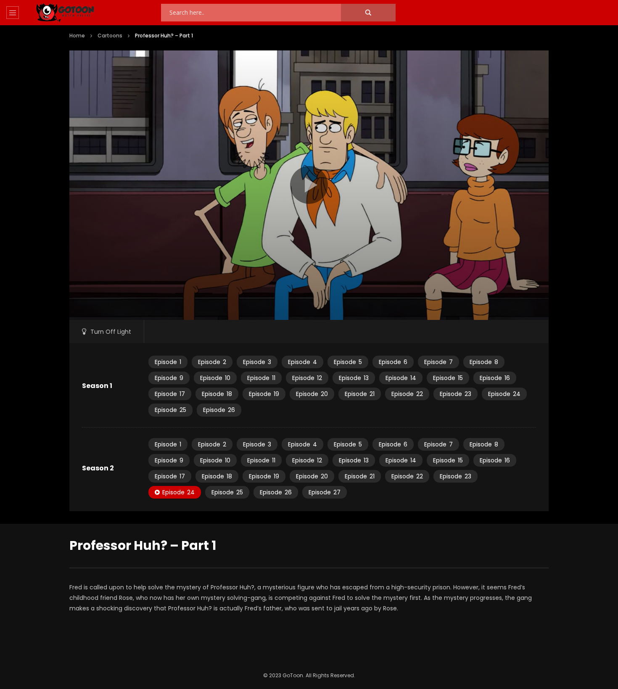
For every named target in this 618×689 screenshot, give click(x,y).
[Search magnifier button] (368, 12)
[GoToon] (65, 12)
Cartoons (110, 35)
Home (77, 35)
